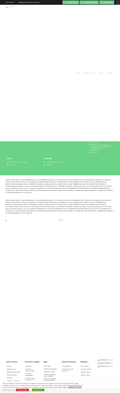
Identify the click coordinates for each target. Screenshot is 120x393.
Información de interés (13, 372)
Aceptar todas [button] (38, 390)
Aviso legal (47, 366)
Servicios (9, 366)
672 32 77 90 (95, 142)
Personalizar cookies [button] (9, 390)
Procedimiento (66, 366)
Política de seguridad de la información (50, 379)
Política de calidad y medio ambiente (50, 375)
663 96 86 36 (95, 150)
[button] (118, 2)
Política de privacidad (50, 369)
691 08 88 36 (49, 164)
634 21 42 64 (12, 164)
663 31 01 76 (94, 152)
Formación (28, 366)
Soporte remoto (85, 372)
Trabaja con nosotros (13, 381)
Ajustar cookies (85, 375)
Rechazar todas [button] (22, 390)
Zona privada (85, 366)
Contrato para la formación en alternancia (30, 379)
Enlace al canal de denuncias (67, 369)
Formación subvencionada (29, 369)
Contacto (9, 378)
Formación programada (29, 374)
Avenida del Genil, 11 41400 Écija (18, 162)
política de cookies (75, 387)
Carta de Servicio (12, 375)
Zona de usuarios (86, 369)
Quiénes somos (11, 369)
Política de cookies (49, 371)
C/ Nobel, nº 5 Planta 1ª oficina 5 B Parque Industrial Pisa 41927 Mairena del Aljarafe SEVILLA (101, 146)
